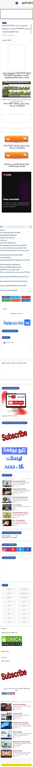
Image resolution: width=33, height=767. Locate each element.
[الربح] (22, 696)
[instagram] (5, 549)
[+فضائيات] (3, 696)
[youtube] (12, 549)
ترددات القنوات (24, 593)
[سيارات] (27, 693)
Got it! (16, 764)
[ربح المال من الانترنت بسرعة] (19, 696)
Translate (14, 537)
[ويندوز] (14, 698)
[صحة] (24, 693)
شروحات (24, 589)
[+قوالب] (3, 698)
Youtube (9, 597)
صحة (9, 617)
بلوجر (9, 622)
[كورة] (22, 693)
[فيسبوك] (19, 693)
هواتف (24, 617)
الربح (9, 601)
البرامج (24, 601)
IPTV (9, 605)
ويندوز (24, 609)
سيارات (24, 622)
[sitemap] (3, 693)
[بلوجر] (30, 696)
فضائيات (9, 589)
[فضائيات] (30, 693)
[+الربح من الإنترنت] (27, 696)
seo (4, 22)
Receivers (24, 597)
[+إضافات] (5, 698)
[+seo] (8, 698)
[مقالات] (19, 698)
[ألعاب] (27, 698)
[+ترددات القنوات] (5, 696)
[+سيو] (11, 698)
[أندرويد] (24, 698)
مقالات (9, 593)
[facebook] (27, 549)
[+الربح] (24, 696)
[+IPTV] (11, 696)
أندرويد (24, 605)
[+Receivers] (16, 696)
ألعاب (24, 613)
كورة (9, 613)
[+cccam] (14, 696)
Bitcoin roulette (5, 661)
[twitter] (20, 549)
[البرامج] (30, 698)
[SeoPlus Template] (4, 689)
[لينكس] (16, 698)
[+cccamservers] (8, 696)
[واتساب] (16, 693)
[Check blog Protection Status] (11, 646)
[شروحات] (22, 698)
